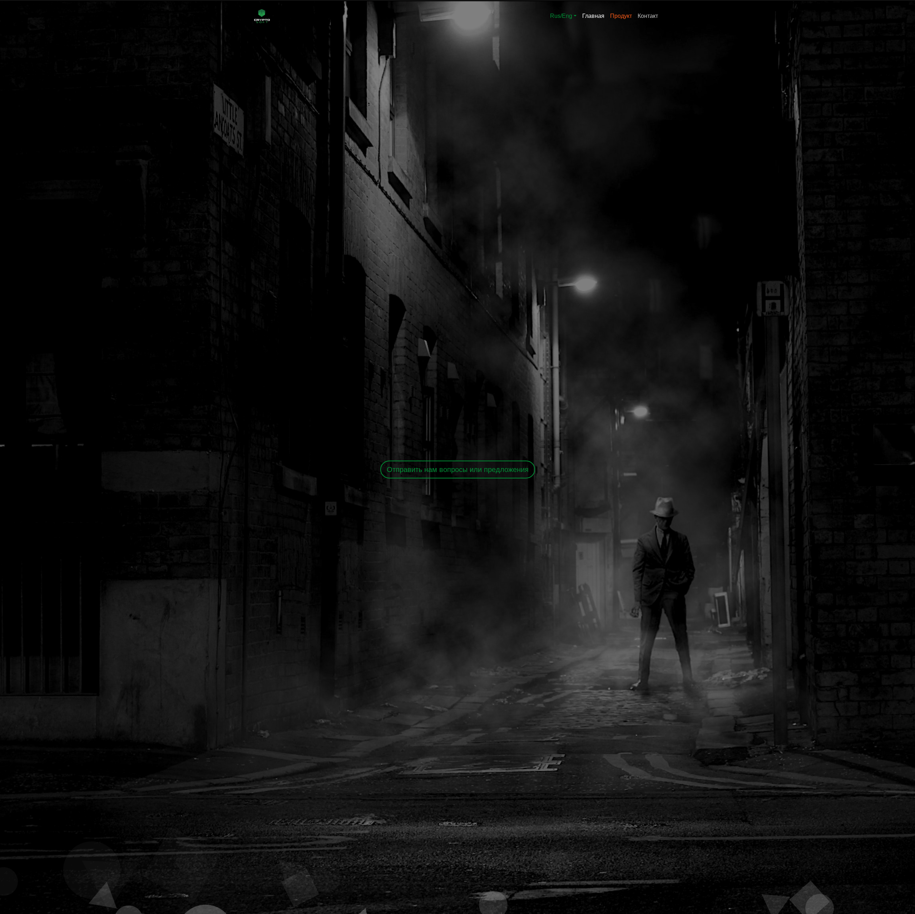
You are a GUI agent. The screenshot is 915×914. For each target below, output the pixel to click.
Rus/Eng (561, 16)
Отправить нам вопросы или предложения (458, 469)
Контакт (648, 16)
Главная (593, 16)
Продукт (621, 16)
